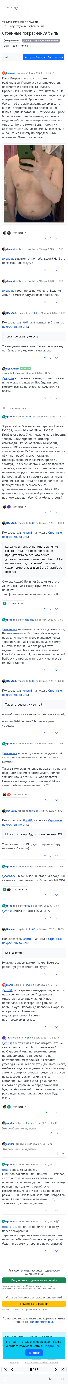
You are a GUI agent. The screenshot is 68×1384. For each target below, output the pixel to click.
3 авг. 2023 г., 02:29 (45, 1037)
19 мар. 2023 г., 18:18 (51, 249)
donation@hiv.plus (41, 1321)
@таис (6, 1169)
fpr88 (9, 416)
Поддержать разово (34, 1303)
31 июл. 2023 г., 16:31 (52, 416)
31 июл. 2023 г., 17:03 (51, 680)
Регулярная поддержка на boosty (34, 1280)
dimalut (10, 249)
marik (9, 984)
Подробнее (52, 1346)
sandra (10, 1123)
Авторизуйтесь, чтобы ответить (43, 57)
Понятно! (34, 1352)
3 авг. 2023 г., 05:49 (46, 1123)
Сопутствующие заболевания (42, 40)
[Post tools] (63, 238)
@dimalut (29, 322)
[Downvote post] (56, 238)
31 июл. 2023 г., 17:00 (51, 619)
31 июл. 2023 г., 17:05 (51, 866)
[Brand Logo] (17, 8)
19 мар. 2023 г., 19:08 (53, 313)
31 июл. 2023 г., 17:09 (51, 929)
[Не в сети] (4, 249)
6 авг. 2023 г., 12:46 (44, 1221)
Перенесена (12, 40)
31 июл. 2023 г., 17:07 (47, 905)
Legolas (10, 73)
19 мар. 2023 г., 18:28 (51, 281)
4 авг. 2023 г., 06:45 (37, 1143)
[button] (5, 1379)
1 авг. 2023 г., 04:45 (46, 984)
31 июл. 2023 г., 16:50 (51, 523)
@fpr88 (28, 532)
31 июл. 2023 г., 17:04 (51, 810)
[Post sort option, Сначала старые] (7, 57)
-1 (50, 733)
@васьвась (9, 629)
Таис (9, 1037)
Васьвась (11, 313)
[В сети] (4, 313)
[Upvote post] (45, 238)
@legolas (8, 258)
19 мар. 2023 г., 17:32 (39, 73)
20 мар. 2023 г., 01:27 (38, 373)
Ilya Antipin (12, 368)
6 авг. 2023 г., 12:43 (44, 1164)
